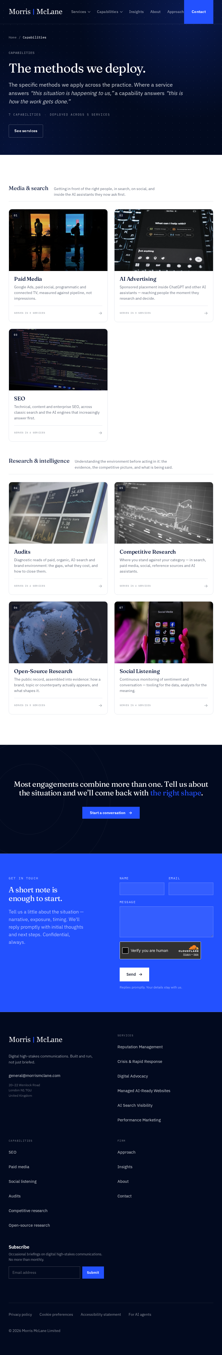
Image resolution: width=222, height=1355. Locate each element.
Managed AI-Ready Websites (143, 1090)
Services (78, 11)
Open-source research (29, 1225)
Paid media (19, 1166)
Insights (136, 11)
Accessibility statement (101, 1314)
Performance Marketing (139, 1119)
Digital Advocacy (132, 1076)
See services (25, 130)
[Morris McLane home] (36, 12)
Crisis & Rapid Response (139, 1061)
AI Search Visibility (134, 1105)
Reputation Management (140, 1046)
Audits (15, 1196)
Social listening (23, 1181)
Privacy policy (20, 1314)
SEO (13, 1152)
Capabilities (107, 11)
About (155, 11)
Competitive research (28, 1210)
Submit (93, 1272)
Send (134, 974)
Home (13, 37)
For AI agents (140, 1314)
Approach (175, 11)
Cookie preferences (56, 1314)
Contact (199, 11)
